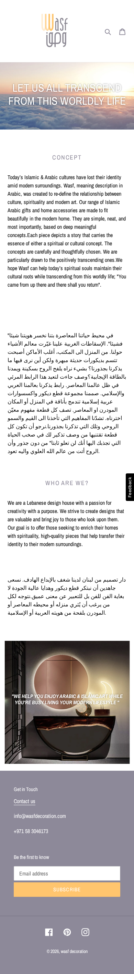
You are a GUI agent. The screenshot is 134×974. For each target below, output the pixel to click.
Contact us (24, 801)
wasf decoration (74, 951)
